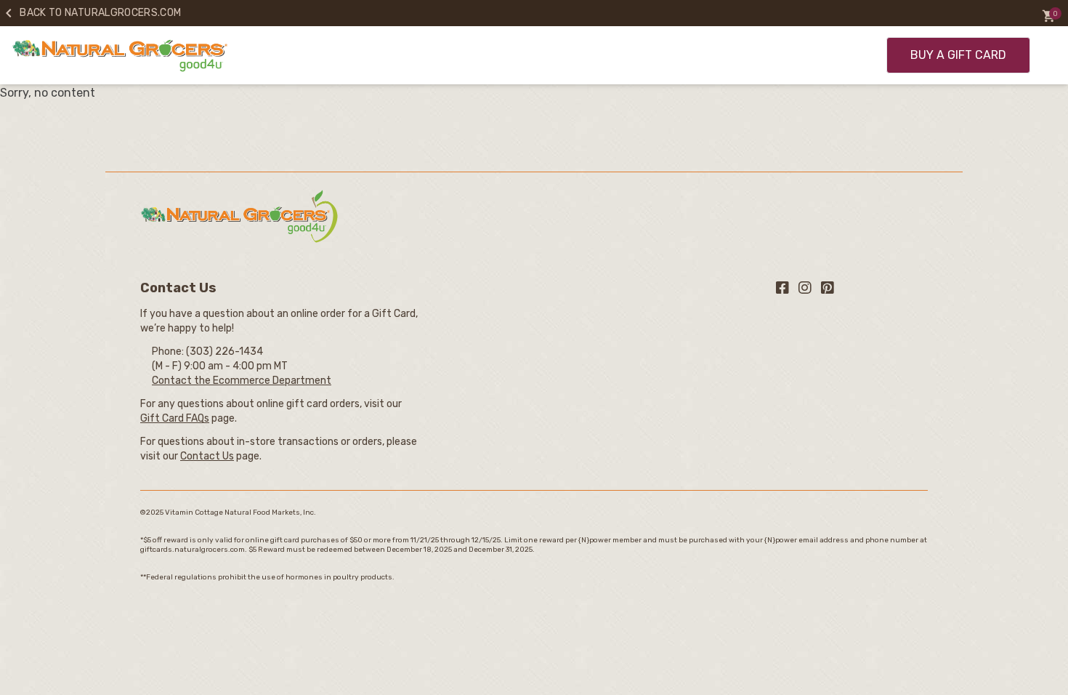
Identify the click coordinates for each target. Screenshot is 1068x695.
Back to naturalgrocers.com (90, 13)
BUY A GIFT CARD (958, 55)
